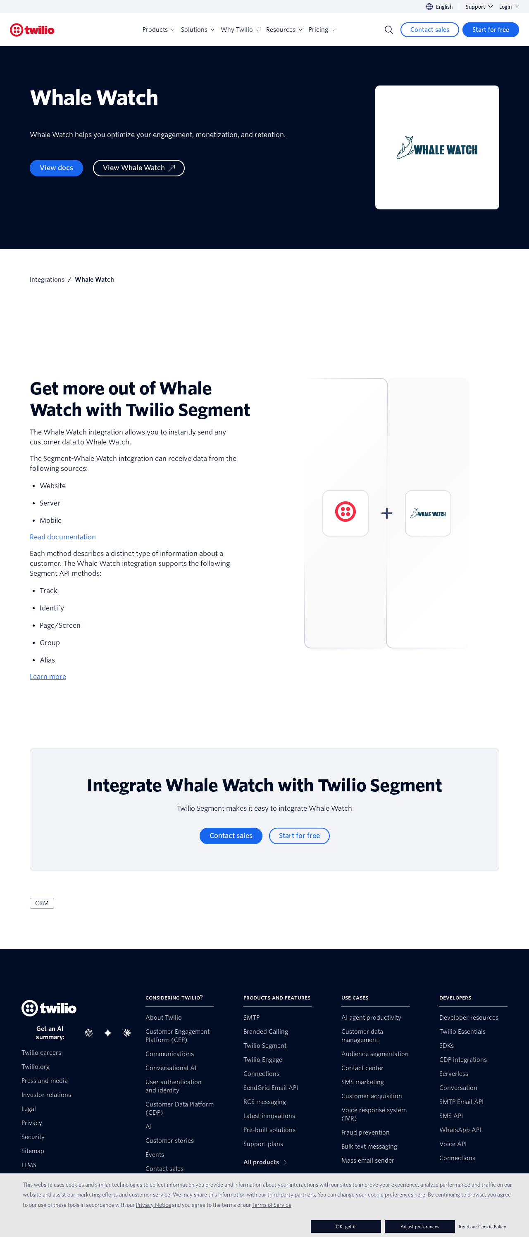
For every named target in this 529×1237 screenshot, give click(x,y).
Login (505, 7)
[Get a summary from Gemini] (110, 1033)
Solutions (194, 29)
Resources (280, 29)
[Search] (389, 29)
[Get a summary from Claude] (129, 1033)
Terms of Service (271, 1204)
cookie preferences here (396, 1194)
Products (155, 29)
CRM (42, 903)
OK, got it (346, 1226)
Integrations (47, 279)
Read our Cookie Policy (482, 1226)
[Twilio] (32, 30)
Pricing (318, 29)
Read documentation (63, 537)
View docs (56, 168)
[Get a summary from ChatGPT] (91, 1033)
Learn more (48, 677)
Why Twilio (237, 29)
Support (475, 7)
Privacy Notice (153, 1204)
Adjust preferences (419, 1226)
